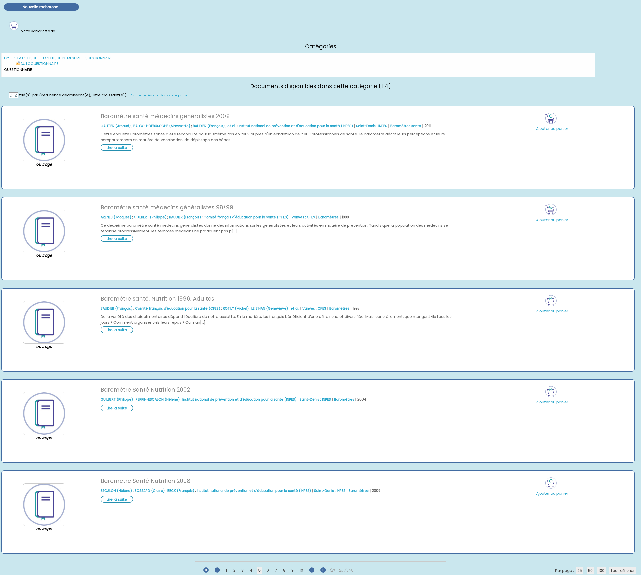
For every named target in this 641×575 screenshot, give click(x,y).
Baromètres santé (405, 126)
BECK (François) (180, 490)
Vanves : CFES (303, 217)
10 (301, 570)
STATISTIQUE (25, 58)
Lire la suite (117, 147)
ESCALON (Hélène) (116, 490)
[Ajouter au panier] (551, 118)
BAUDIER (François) (209, 126)
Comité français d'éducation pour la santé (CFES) (246, 217)
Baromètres (328, 217)
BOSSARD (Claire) (150, 490)
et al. (231, 126)
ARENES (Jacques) (116, 217)
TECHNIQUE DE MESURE (61, 58)
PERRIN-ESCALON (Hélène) (158, 399)
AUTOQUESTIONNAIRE (39, 63)
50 (590, 570)
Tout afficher (622, 570)
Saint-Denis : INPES (371, 126)
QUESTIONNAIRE (98, 58)
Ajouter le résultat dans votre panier (159, 95)
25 (579, 570)
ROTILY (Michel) (236, 308)
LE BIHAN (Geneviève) (269, 308)
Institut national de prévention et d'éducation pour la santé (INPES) (296, 126)
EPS (7, 58)
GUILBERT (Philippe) (150, 217)
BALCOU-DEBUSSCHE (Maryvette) (161, 126)
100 (601, 570)
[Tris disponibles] (14, 95)
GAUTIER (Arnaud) (116, 126)
